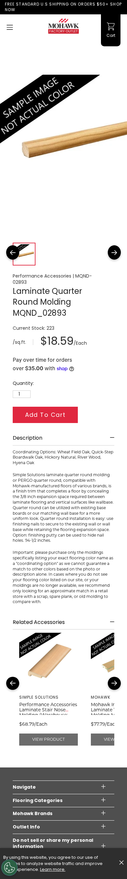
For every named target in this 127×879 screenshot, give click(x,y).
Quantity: (23, 383)
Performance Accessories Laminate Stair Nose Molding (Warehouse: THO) (48, 712)
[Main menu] (10, 27)
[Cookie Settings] (9, 867)
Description (27, 438)
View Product (48, 739)
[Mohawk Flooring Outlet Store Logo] (63, 26)
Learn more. (52, 869)
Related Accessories (39, 622)
